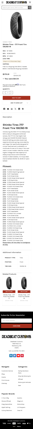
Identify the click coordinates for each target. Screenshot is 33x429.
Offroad (20, 379)
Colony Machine (7, 410)
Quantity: (6, 89)
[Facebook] (4, 108)
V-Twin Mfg (5, 398)
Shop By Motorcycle (24, 376)
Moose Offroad (6, 401)
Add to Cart (9, 291)
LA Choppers (21, 407)
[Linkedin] (19, 108)
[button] (16, 103)
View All (19, 410)
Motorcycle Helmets (24, 382)
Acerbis (19, 398)
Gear (19, 385)
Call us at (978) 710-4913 (16, 351)
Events (4, 377)
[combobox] (16, 7)
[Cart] (30, 2)
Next (29, 291)
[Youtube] (18, 355)
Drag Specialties (7, 404)
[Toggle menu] (2, 2)
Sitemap (4, 383)
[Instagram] (11, 355)
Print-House (5, 380)
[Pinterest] (22, 108)
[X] (15, 108)
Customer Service (7, 371)
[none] (16, 25)
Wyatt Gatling (6, 407)
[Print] (11, 108)
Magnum (20, 401)
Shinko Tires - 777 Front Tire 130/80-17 (9, 296)
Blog (3, 374)
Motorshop (20, 404)
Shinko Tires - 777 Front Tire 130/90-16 (24, 296)
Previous (3, 291)
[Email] (8, 108)
